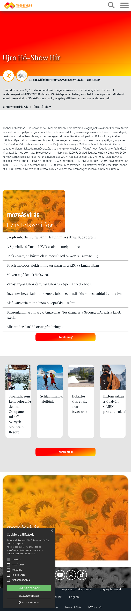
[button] (29, 602)
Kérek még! (66, 337)
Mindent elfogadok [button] (29, 588)
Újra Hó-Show (42, 106)
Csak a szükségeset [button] (29, 596)
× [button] (51, 530)
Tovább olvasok (27, 553)
